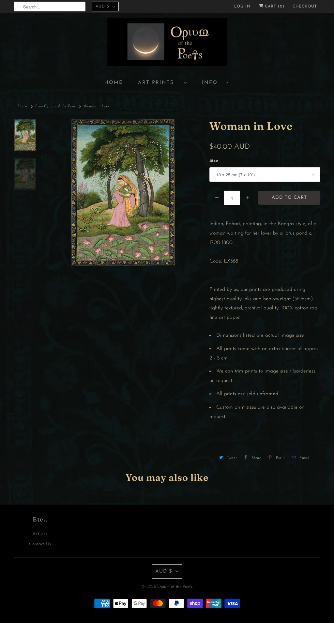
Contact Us (40, 544)
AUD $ (102, 6)
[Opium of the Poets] (167, 43)
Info (212, 82)
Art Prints (159, 82)
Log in (242, 6)
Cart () (273, 6)
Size (213, 160)
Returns (40, 534)
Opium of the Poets (174, 587)
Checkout (305, 6)
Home (113, 82)
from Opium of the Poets (56, 106)
